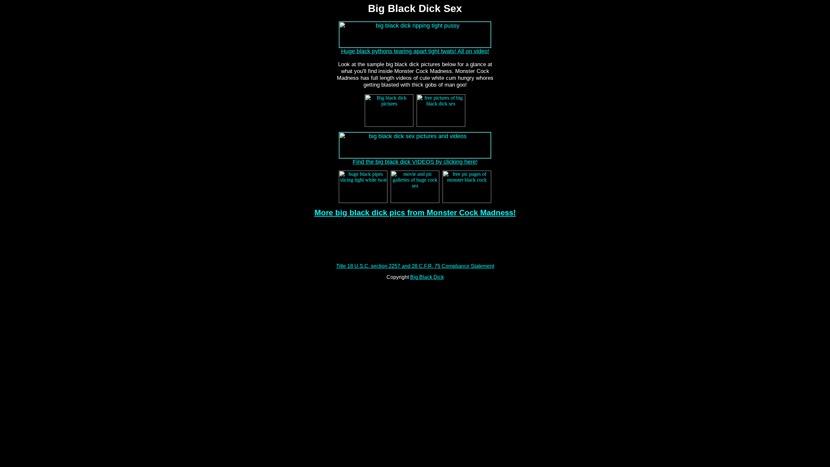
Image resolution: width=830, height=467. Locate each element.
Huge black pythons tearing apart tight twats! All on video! (415, 51)
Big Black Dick (427, 277)
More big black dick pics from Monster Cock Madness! (415, 212)
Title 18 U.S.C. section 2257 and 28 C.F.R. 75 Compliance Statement (415, 266)
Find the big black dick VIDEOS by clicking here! (415, 162)
